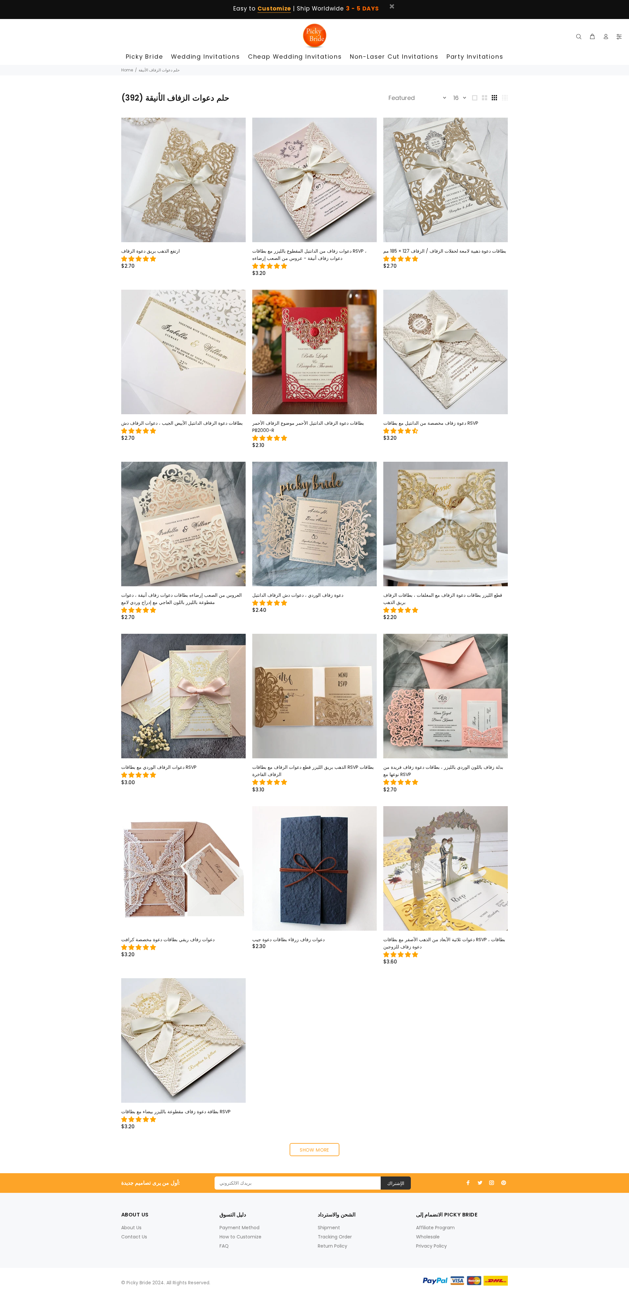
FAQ (224, 1246)
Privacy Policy (431, 1246)
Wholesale (428, 1236)
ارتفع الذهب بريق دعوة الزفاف (150, 251)
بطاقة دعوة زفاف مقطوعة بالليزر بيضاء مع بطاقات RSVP (176, 1111)
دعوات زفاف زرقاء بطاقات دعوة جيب (288, 939)
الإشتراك (395, 1183)
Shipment (329, 1227)
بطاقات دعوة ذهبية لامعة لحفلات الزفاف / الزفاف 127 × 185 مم (444, 251)
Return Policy (332, 1246)
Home (127, 70)
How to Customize (240, 1236)
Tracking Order (335, 1236)
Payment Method (239, 1227)
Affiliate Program (435, 1227)
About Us (131, 1227)
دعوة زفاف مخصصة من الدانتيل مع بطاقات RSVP (430, 423)
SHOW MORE (314, 1150)
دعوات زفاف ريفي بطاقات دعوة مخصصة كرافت (168, 939)
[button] (139, 259)
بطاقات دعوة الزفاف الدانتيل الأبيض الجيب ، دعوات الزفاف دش (182, 423)
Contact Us (134, 1236)
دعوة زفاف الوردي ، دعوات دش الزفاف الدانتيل (297, 595)
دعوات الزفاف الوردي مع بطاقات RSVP (159, 767)
